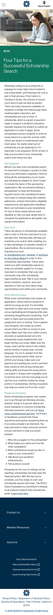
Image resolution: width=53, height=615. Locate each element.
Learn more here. (20, 493)
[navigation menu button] (3, 4)
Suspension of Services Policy (34, 598)
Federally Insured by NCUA (25, 569)
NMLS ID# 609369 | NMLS (25, 564)
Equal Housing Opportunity (24, 574)
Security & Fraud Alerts (12, 601)
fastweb (31, 255)
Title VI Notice (33, 601)
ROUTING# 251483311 (26, 559)
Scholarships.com (16, 255)
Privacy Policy (10, 598)
